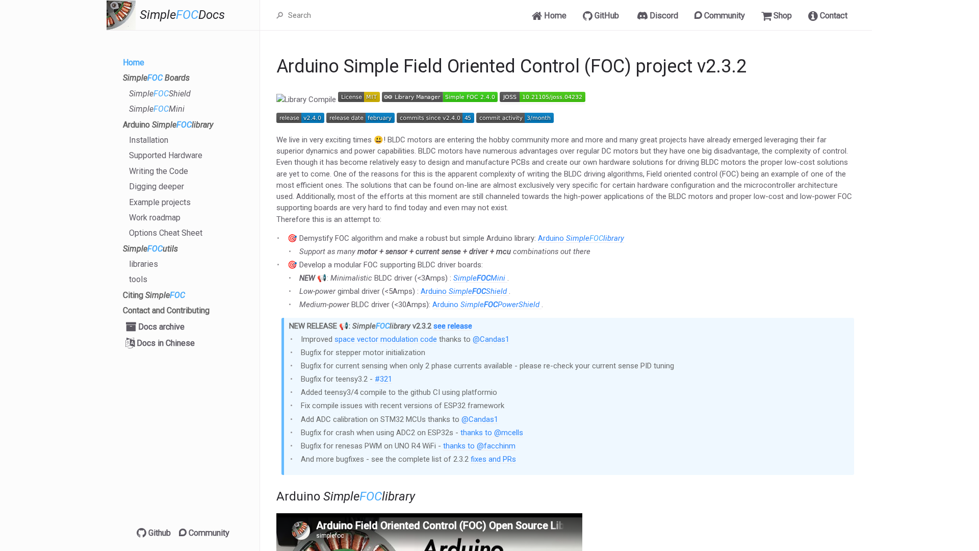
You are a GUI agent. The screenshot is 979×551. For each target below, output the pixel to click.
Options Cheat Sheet (165, 233)
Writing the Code (158, 171)
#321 (383, 379)
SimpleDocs (182, 15)
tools (138, 279)
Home (133, 62)
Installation (148, 140)
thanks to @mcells (491, 432)
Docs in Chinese (165, 343)
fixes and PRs (493, 459)
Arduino (168, 125)
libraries (143, 264)
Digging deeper (156, 186)
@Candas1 (491, 339)
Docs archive (160, 327)
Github (158, 533)
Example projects (160, 202)
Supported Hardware (165, 155)
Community (208, 533)
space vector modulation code (385, 339)
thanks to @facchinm (479, 445)
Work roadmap (155, 217)
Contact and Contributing (166, 310)
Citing (154, 295)
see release (452, 326)
